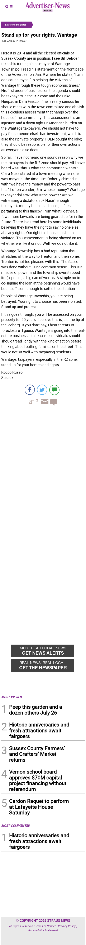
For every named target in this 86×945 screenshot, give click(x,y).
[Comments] (54, 390)
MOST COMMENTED (15, 825)
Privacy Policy (67, 926)
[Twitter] (42, 390)
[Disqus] (43, 466)
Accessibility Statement (43, 930)
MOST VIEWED (11, 697)
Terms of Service (45, 926)
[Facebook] (30, 390)
